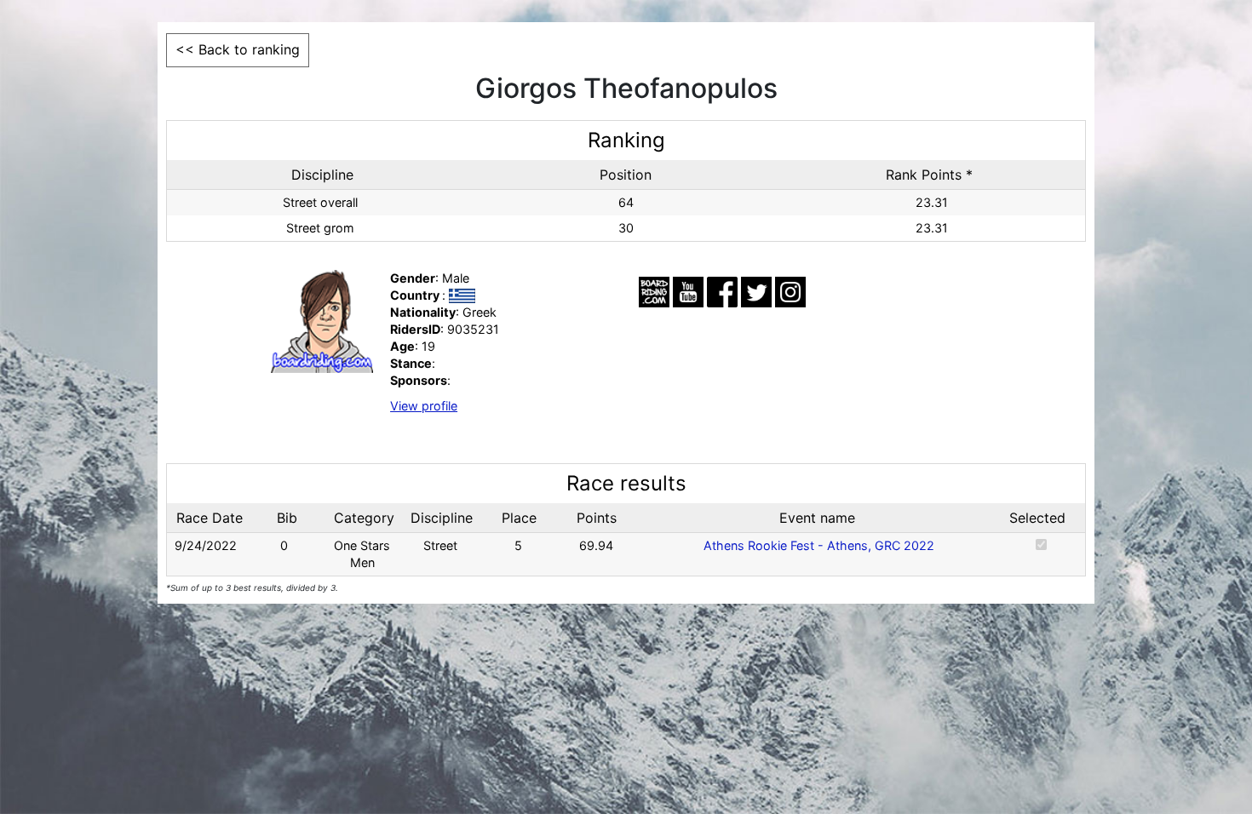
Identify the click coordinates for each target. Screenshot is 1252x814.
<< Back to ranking (237, 49)
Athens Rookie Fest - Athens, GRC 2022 (819, 545)
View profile (423, 405)
